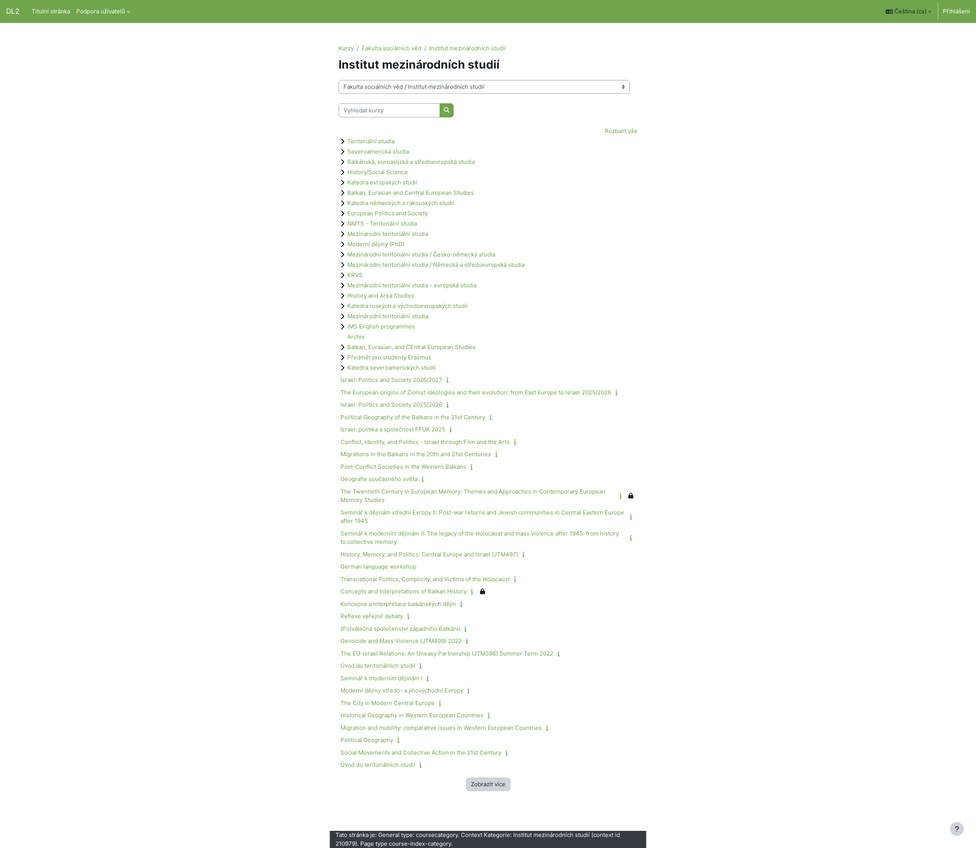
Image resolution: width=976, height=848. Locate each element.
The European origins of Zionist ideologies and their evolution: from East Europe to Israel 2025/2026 (475, 392)
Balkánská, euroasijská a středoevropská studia (411, 161)
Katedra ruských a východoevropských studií (407, 305)
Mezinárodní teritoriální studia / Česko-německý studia (421, 254)
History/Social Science (377, 172)
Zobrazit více (488, 784)
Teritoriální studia (371, 141)
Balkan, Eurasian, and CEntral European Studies (411, 347)
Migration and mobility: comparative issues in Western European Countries (441, 727)
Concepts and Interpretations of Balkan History (403, 591)
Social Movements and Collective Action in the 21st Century (420, 752)
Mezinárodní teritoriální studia (387, 233)
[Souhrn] (449, 379)
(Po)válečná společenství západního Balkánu (400, 628)
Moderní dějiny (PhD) (376, 244)
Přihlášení (956, 11)
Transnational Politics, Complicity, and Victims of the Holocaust (425, 579)
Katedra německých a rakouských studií (400, 203)
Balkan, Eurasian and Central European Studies (410, 192)
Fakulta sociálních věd (391, 48)
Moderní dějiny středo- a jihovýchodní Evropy (401, 690)
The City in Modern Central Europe (387, 703)
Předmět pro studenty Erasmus (389, 357)
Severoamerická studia (378, 151)
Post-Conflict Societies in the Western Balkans (403, 466)
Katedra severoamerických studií (391, 367)
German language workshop (378, 566)
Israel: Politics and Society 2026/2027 (391, 379)
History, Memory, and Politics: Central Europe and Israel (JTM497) (429, 554)
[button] (908, 11)
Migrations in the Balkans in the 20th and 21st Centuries (415, 454)
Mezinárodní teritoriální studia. (388, 316)
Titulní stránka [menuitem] (51, 11)
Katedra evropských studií (382, 182)
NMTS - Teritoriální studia (382, 223)
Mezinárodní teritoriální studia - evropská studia (412, 285)
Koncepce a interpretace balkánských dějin (398, 604)
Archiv (355, 336)
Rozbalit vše (621, 131)
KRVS (355, 275)
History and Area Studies (380, 295)
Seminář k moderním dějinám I (381, 678)
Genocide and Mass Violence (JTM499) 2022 (401, 640)
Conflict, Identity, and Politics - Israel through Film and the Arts (425, 442)
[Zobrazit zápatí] (957, 829)
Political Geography (366, 740)
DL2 (12, 11)
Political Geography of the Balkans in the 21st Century (412, 417)
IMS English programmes (381, 326)
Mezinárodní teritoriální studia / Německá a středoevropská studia (436, 264)
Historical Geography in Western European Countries (411, 715)
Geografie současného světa (378, 479)
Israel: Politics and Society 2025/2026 (391, 404)
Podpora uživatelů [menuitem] (100, 11)
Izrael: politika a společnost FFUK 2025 (392, 429)
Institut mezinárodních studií (467, 48)
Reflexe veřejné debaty (371, 616)
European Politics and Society (387, 213)
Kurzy (346, 48)
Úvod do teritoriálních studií (377, 665)
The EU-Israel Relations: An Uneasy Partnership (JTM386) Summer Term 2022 (446, 653)
